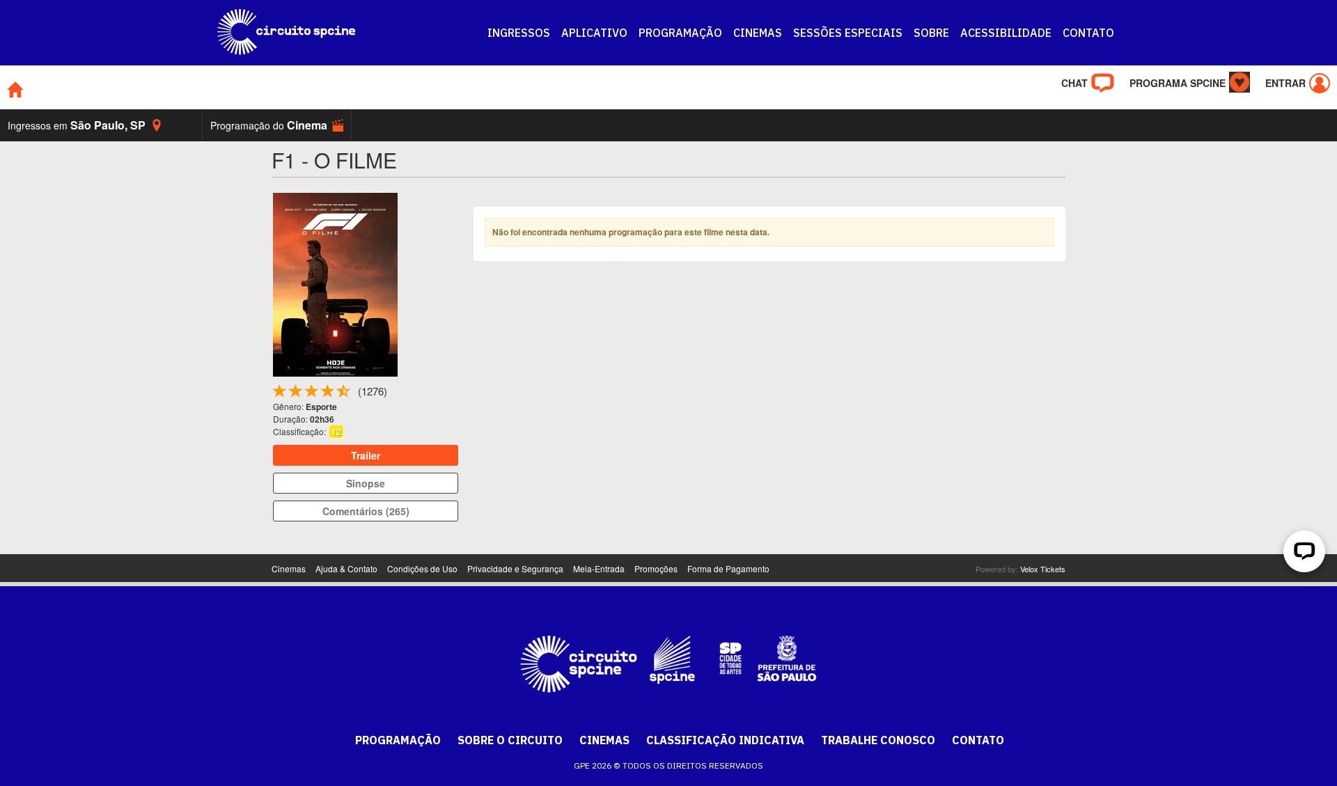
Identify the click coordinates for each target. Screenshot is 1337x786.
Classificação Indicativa (725, 740)
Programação (398, 740)
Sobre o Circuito (510, 740)
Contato (978, 740)
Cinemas (604, 740)
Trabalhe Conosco (878, 740)
